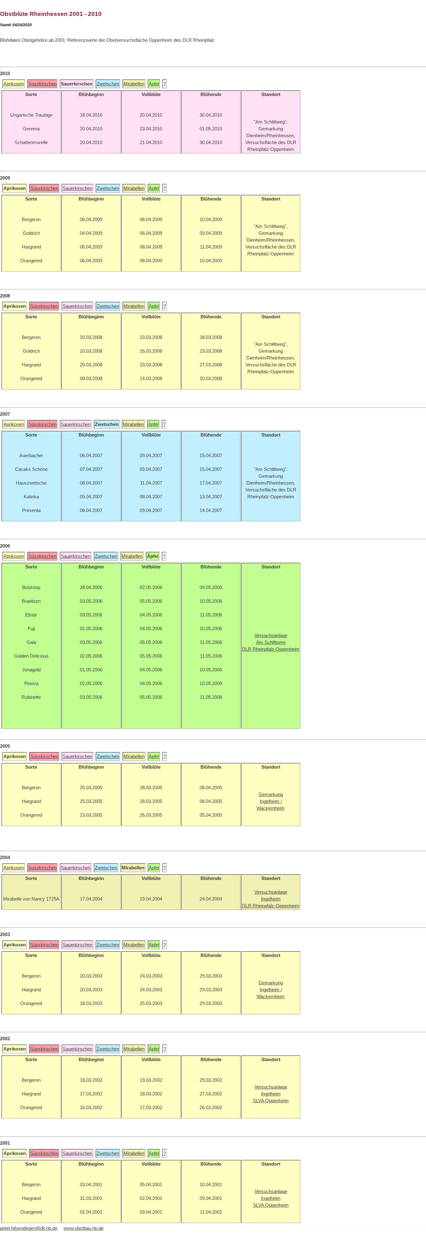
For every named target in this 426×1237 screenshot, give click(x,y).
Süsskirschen (42, 83)
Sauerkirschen (77, 188)
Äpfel (154, 83)
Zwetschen (108, 83)
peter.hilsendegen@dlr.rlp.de (28, 1228)
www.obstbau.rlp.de (84, 1228)
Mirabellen (133, 83)
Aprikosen (13, 83)
